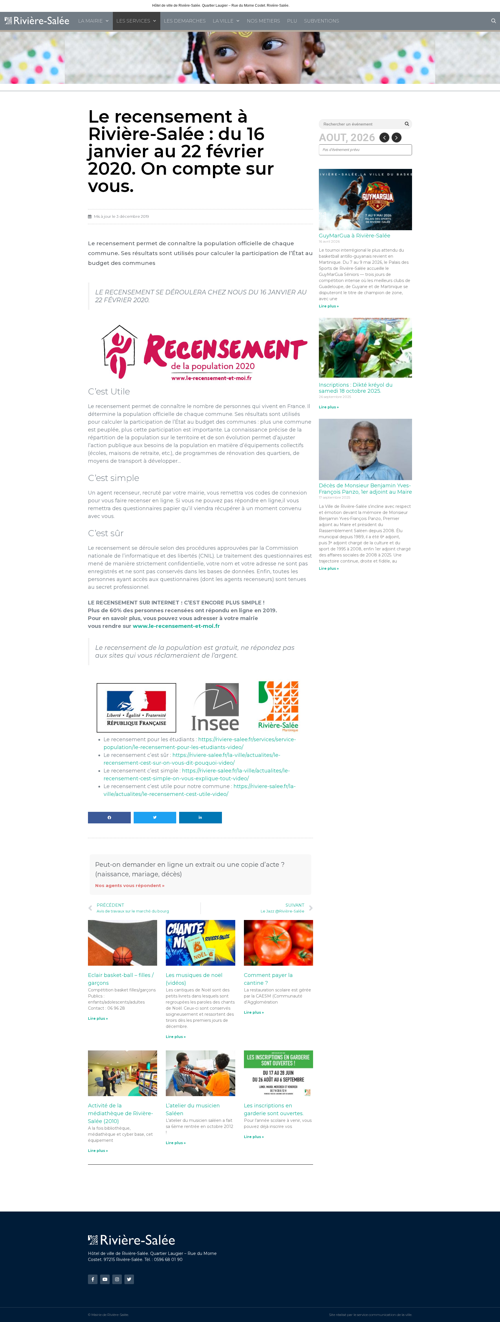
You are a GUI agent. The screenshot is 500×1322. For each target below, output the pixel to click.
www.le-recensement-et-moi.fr (176, 626)
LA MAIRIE (90, 21)
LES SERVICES (133, 21)
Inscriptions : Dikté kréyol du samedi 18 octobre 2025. (356, 388)
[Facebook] (93, 1279)
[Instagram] (117, 1279)
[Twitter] (129, 1279)
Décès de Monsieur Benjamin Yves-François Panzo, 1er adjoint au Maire (365, 488)
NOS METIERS (263, 21)
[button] (109, 817)
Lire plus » (98, 1018)
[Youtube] (105, 1279)
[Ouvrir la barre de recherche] (493, 21)
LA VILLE (223, 21)
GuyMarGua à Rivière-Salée (354, 236)
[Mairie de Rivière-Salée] (37, 21)
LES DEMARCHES (185, 21)
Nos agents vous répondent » (130, 885)
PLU (292, 21)
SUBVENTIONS (321, 21)
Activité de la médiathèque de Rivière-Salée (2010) (120, 1113)
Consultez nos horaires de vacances (319, 5)
